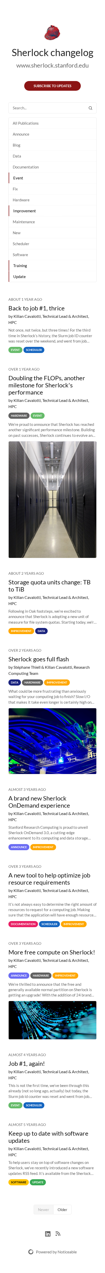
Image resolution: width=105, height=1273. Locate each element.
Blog (16, 145)
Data (17, 156)
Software (20, 254)
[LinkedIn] (50, 1233)
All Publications (26, 123)
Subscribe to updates (52, 86)
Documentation (26, 167)
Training (20, 265)
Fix (15, 189)
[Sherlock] (52, 33)
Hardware (21, 200)
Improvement (24, 210)
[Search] (90, 108)
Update (19, 276)
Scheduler (21, 243)
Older (62, 1209)
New (16, 232)
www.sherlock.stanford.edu (52, 65)
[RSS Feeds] (58, 1233)
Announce (21, 134)
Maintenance (24, 221)
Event (18, 178)
